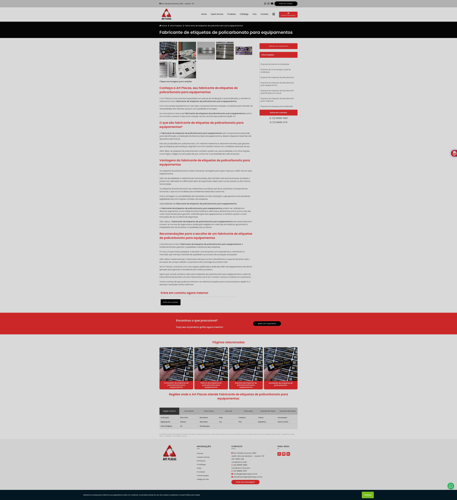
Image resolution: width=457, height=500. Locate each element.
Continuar (367, 495)
